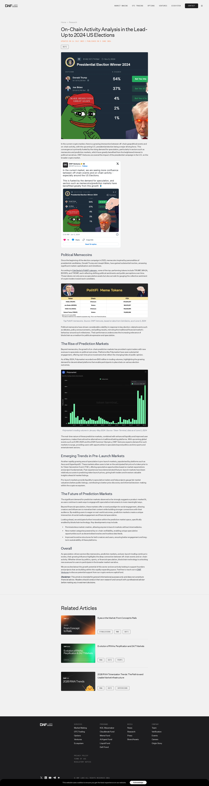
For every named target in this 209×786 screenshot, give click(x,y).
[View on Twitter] (117, 165)
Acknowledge (138, 782)
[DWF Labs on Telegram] (54, 777)
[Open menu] (202, 6)
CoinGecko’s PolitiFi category (84, 270)
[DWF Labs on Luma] (58, 777)
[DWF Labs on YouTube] (50, 777)
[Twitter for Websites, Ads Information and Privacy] (117, 234)
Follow (85, 166)
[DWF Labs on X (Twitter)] (41, 777)
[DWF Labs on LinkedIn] (45, 777)
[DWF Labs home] (11, 5)
